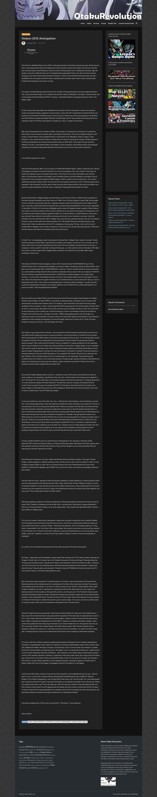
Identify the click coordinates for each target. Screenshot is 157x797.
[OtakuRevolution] (78, 10)
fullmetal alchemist (42, 755)
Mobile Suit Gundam (24, 765)
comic (52, 750)
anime (30, 721)
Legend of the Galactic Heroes (38, 760)
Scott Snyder (40, 768)
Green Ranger (66, 721)
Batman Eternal (33, 750)
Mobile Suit (51, 762)
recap (29, 768)
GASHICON (57, 721)
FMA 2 (32, 755)
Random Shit (112, 23)
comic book (21, 752)
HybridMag (134, 794)
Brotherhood (41, 750)
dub (51, 752)
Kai (29, 760)
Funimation (52, 755)
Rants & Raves (26, 34)
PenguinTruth (111, 748)
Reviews (96, 23)
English (21, 755)
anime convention (38, 721)
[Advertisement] (121, 161)
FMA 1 (28, 755)
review (34, 768)
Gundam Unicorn (35, 757)
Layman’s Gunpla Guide (126, 23)
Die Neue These (36, 752)
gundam (27, 757)
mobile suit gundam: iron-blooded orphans (40, 765)
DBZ (31, 752)
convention (49, 721)
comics (27, 752)
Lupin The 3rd (27, 762)
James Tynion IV (23, 760)
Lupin (50, 760)
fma (25, 755)
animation (22, 747)
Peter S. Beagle (82, 721)
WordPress (124, 794)
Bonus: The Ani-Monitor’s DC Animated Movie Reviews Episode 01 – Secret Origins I (121, 215)
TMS (45, 768)
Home (83, 23)
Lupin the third (35, 762)
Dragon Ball (44, 752)
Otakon (74, 721)
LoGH (47, 760)
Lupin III (21, 762)
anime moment (39, 747)
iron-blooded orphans (48, 757)
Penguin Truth (32, 43)
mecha (41, 762)
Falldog (125, 746)
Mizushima (46, 762)
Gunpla (103, 23)
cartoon (48, 750)
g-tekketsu (21, 757)
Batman (27, 750)
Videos (89, 23)
